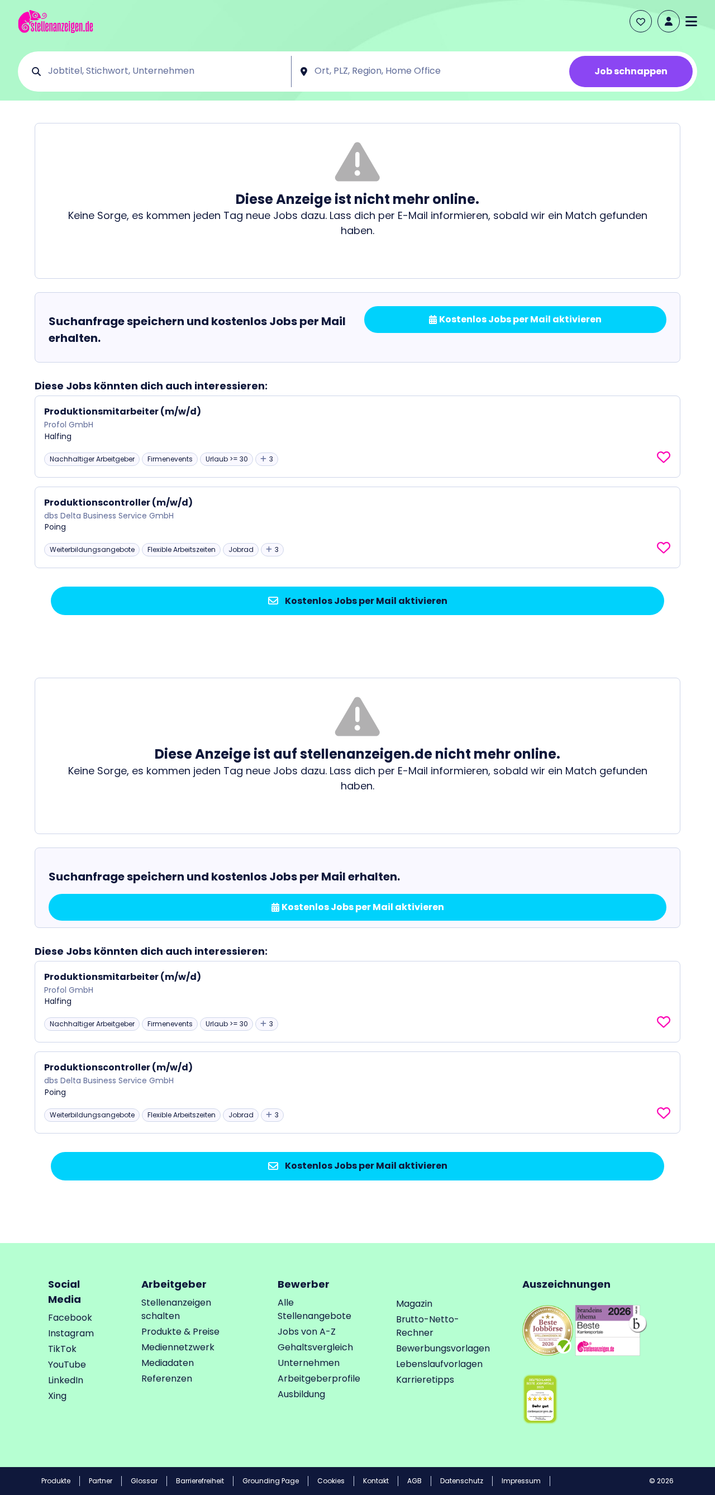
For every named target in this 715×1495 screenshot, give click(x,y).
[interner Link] (55, 21)
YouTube (67, 1364)
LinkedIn (65, 1380)
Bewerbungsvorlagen (443, 1348)
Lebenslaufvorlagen (439, 1364)
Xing (57, 1395)
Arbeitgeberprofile (319, 1378)
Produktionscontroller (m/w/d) (118, 502)
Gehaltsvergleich (315, 1347)
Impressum (521, 1481)
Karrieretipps (425, 1379)
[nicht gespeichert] (663, 457)
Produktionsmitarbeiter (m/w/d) (122, 411)
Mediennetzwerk (177, 1347)
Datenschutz (461, 1481)
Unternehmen (309, 1362)
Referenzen (166, 1378)
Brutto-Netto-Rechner (427, 1326)
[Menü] (691, 21)
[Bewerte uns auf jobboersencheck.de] (547, 1329)
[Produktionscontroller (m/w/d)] (357, 527)
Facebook (70, 1317)
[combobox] (165, 71)
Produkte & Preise (180, 1331)
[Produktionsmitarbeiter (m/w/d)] (357, 436)
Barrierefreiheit (200, 1481)
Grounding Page (270, 1481)
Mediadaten (167, 1362)
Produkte (55, 1481)
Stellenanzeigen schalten (176, 1309)
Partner (100, 1481)
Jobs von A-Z (307, 1331)
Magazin (414, 1303)
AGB (414, 1481)
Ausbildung (301, 1394)
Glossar (144, 1481)
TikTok (62, 1348)
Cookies (331, 1481)
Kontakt (376, 1481)
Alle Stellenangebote (314, 1309)
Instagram (71, 1333)
